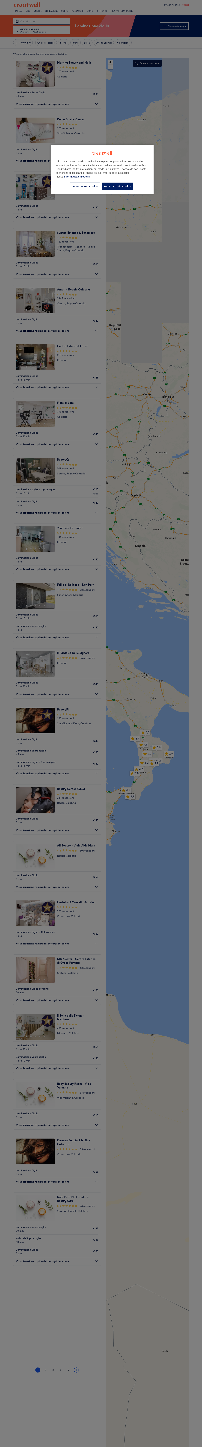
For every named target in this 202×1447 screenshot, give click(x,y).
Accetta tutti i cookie (117, 186)
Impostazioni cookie (85, 186)
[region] (102, 169)
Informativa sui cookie (77, 176)
